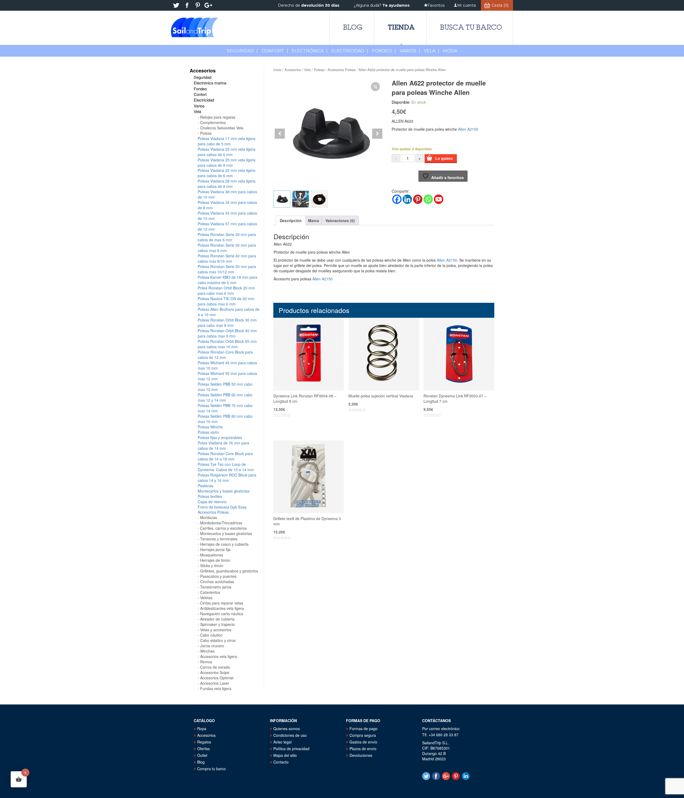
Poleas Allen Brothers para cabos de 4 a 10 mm (228, 312)
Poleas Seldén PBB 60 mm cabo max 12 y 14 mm (225, 397)
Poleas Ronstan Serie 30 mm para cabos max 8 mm (227, 247)
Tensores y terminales (219, 538)
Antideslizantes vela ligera (222, 608)
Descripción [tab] (291, 220)
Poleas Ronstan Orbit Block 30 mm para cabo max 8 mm (227, 322)
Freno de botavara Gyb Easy (222, 507)
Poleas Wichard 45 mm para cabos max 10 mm (227, 365)
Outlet (202, 755)
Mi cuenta (466, 5)
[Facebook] (397, 199)
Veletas (206, 597)
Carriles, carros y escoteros (223, 528)
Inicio (277, 69)
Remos (206, 661)
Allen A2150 (468, 129)
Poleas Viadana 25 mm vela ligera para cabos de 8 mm (226, 162)
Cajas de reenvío (212, 501)
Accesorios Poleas (341, 69)
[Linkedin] (407, 199)
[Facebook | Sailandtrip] (187, 5)
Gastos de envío (363, 742)
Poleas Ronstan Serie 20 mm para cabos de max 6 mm (227, 237)
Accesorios (293, 69)
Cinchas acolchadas (217, 581)
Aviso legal (282, 742)
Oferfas (203, 748)
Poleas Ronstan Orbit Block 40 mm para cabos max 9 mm (227, 333)
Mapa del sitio (285, 755)
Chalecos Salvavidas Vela (221, 127)
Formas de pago (363, 728)
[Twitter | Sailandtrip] (176, 5)
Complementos (213, 122)
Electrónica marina (210, 83)
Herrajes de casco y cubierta (224, 544)
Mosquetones (211, 554)
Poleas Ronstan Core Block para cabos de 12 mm (225, 354)
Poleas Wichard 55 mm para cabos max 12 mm (227, 376)
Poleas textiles (210, 496)
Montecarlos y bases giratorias (224, 491)
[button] (377, 134)
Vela (431, 50)
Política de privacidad (291, 748)
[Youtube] (438, 199)
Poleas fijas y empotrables (220, 437)
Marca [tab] (313, 220)
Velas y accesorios (215, 629)
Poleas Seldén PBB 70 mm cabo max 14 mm (225, 408)
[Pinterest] (417, 199)
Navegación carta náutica (221, 613)
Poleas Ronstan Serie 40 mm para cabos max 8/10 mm (227, 258)
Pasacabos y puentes (218, 576)
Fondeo (384, 50)
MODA (450, 50)
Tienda (401, 27)
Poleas (319, 69)
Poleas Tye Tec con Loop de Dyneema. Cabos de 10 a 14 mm (226, 467)
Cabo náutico (211, 635)
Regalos (204, 742)
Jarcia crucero (212, 645)
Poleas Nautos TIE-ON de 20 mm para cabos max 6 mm (226, 301)
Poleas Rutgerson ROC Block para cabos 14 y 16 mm (227, 477)
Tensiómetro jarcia (215, 587)
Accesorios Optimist (217, 677)
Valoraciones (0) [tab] (340, 220)
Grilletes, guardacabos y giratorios (229, 571)
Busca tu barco (471, 27)
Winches (207, 651)
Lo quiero (444, 158)
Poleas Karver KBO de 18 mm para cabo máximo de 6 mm (227, 279)
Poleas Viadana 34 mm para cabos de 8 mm (227, 205)
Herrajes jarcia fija (215, 549)
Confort (275, 50)
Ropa (201, 728)
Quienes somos (286, 728)
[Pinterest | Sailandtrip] (197, 5)
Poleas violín (208, 432)
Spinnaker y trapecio (217, 624)
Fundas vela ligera (215, 688)
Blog (352, 27)
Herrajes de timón (215, 560)
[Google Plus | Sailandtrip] (208, 5)
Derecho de (308, 5)
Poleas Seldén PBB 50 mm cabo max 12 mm (225, 386)
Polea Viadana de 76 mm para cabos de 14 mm (223, 445)
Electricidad (349, 50)
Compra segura (362, 735)
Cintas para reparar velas (221, 603)
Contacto (281, 762)
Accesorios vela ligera (218, 656)
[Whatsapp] (428, 199)
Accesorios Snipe (214, 672)
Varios (410, 50)
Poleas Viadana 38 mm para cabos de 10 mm (227, 194)
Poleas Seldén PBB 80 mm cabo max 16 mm (225, 418)
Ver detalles (311, 431)
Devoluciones (360, 755)
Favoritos (436, 5)
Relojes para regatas (217, 117)
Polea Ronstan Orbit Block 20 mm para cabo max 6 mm (226, 290)
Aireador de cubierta (217, 619)
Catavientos (210, 592)
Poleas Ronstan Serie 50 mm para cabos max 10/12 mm (227, 269)
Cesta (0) (500, 5)
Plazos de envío (362, 748)
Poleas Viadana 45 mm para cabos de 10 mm (227, 215)
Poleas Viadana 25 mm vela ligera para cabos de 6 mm (226, 151)
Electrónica (310, 50)
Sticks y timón (211, 565)
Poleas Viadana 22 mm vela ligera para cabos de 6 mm (226, 173)
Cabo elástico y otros (218, 640)
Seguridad (242, 50)
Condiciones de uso (290, 735)
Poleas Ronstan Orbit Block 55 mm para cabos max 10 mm (227, 344)
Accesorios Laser (214, 683)
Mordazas (208, 517)
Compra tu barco (211, 768)
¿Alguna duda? (382, 5)
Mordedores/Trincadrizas (221, 522)
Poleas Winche (210, 426)
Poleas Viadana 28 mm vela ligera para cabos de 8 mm (226, 183)
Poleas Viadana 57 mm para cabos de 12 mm (227, 226)
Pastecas (205, 485)
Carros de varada (215, 667)
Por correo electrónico (441, 728)
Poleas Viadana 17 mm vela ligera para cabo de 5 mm (226, 141)
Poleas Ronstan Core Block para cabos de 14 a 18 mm (225, 456)
